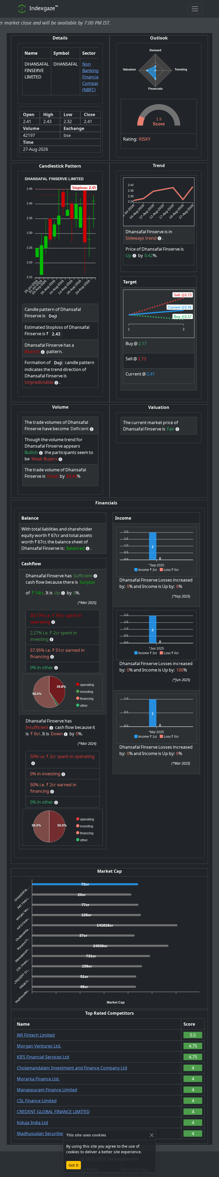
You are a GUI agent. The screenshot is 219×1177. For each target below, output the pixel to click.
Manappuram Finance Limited (47, 1090)
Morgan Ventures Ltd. (39, 1046)
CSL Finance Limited (37, 1101)
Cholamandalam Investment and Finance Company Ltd (72, 1068)
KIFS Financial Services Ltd (43, 1057)
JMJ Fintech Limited (36, 1035)
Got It (74, 1165)
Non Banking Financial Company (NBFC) (91, 77)
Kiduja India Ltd (32, 1122)
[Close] (151, 1135)
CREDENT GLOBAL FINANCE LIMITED (53, 1112)
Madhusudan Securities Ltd (44, 1133)
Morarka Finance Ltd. (38, 1079)
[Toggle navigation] (194, 8)
